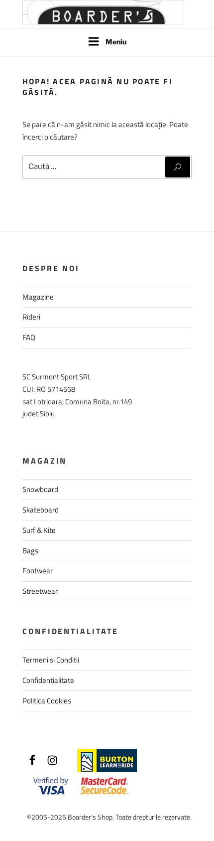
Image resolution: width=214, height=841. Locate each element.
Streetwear (40, 591)
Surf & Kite (39, 530)
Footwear (37, 570)
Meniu (116, 41)
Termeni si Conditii (50, 660)
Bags (30, 550)
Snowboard (40, 489)
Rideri (31, 317)
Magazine (38, 297)
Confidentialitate (48, 680)
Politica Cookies (46, 700)
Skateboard (40, 509)
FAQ (28, 337)
